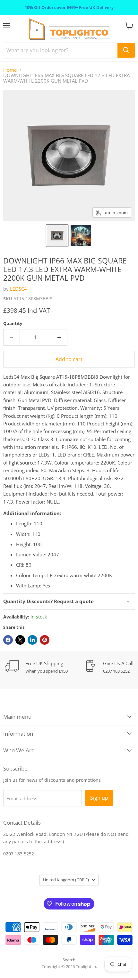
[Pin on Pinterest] (44, 640)
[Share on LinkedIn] (32, 640)
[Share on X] (20, 640)
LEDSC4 (18, 289)
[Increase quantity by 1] (59, 337)
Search (69, 960)
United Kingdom (66, 880)
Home (10, 70)
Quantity (12, 323)
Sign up (99, 797)
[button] (57, 236)
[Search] (126, 50)
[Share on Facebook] (8, 640)
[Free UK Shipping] (45, 667)
